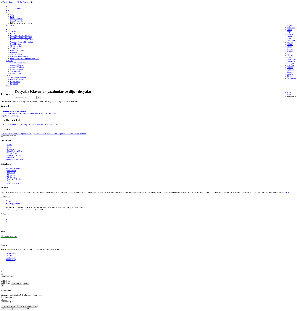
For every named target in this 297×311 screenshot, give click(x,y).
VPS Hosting (15, 48)
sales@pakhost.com (15, 204)
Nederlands (291, 40)
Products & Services (14, 179)
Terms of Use (10, 258)
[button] (1, 272)
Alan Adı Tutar (15, 73)
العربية (289, 25)
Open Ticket (12, 201)
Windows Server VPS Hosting (21, 42)
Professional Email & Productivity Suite (24, 59)
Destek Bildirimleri (17, 80)
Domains (10, 149)
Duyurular (14, 84)
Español (290, 72)
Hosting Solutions (12, 31)
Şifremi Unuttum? (16, 19)
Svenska (290, 74)
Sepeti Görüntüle (16, 21)
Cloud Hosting (15, 44)
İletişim (8, 86)
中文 (289, 32)
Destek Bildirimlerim (9, 134)
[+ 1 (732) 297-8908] (6, 6)
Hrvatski (290, 34)
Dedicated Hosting (14, 155)
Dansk (289, 38)
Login (9, 147)
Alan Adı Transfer (16, 65)
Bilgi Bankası (15, 82)
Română (290, 68)
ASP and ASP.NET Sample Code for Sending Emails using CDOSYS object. (29, 113)
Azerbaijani (291, 28)
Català (289, 30)
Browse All (14, 34)
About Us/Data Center (15, 159)
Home (9, 145)
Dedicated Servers (17, 50)
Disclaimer (9, 255)
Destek (8, 75)
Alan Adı (9, 61)
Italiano (289, 57)
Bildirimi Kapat (16, 283)
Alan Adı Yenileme (17, 67)
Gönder (26, 283)
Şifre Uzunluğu (6, 297)
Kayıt (12, 17)
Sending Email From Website (31, 125)
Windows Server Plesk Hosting (21, 40)
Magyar (290, 55)
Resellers (13, 52)
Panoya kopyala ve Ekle (22, 309)
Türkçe (289, 76)
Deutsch (290, 51)
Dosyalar (288, 94)
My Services (11, 175)
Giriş (12, 15)
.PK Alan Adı (15, 71)
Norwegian (291, 61)
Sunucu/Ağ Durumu (60, 134)
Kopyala (34, 306)
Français (290, 49)
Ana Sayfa (288, 92)
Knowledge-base (13, 183)
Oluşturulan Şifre (7, 302)
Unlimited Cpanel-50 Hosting (21, 38)
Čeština (289, 36)
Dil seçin (10, 25)
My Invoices (11, 177)
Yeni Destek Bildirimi (18, 77)
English (290, 43)
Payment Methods (13, 169)
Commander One (51, 125)
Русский (290, 70)
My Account (11, 171)
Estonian (290, 45)
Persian (289, 47)
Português (290, 64)
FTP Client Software (10, 125)
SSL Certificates (16, 54)
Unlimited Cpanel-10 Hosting (21, 36)
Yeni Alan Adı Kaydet (18, 63)
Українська (291, 78)
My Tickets (11, 173)
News (9, 181)
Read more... (288, 192)
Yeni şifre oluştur (9, 306)
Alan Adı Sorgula (16, 69)
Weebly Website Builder (19, 57)
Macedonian (291, 59)
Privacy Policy (11, 253)
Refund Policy (11, 260)
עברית (289, 53)
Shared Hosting (16, 46)
